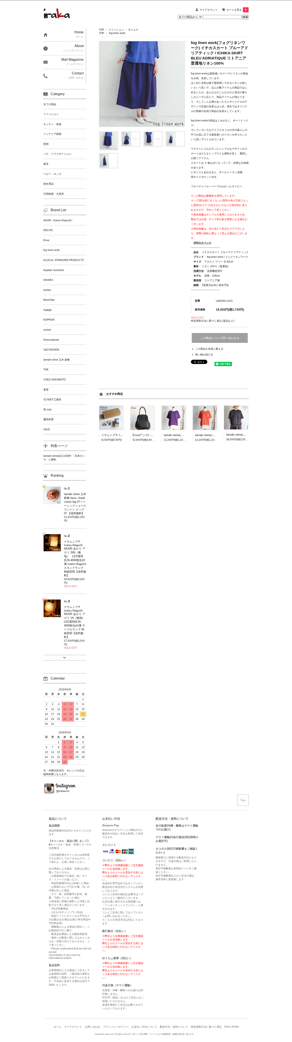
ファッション (116, 29)
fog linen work (117, 33)
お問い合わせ (92, 1026)
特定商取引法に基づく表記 (206, 1026)
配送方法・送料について (174, 1026)
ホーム (57, 1026)
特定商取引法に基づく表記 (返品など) (212, 320)
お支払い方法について (144, 1026)
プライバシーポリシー (116, 1026)
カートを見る (236, 9)
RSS (227, 1026)
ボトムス (133, 29)
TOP (101, 29)
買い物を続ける (204, 354)
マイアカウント (209, 9)
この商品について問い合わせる (219, 338)
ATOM (235, 1026)
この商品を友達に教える (209, 348)
